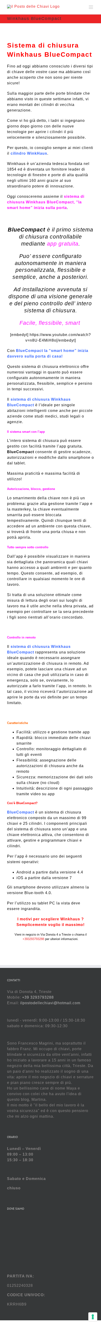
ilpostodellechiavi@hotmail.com (50, 1003)
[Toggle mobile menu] (91, 7)
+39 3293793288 (38, 997)
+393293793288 (34, 939)
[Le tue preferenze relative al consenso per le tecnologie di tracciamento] (92, 1316)
